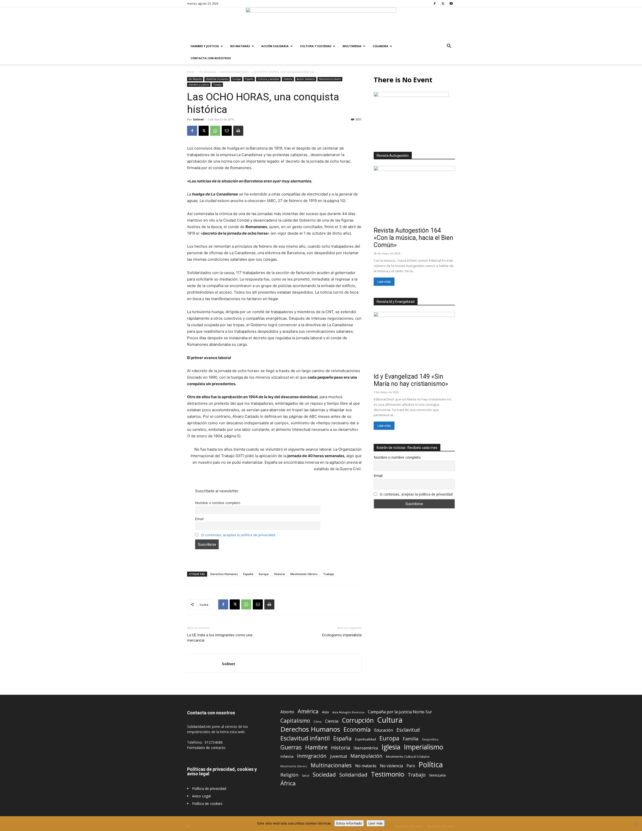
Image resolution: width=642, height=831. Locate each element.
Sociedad (324, 774)
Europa (236, 79)
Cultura (390, 720)
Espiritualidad (365, 739)
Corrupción (358, 720)
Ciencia (331, 721)
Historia (287, 79)
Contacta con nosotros (211, 58)
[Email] (227, 131)
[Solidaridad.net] (321, 24)
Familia (410, 738)
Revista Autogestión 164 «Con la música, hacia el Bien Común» (413, 238)
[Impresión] (238, 131)
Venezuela (437, 775)
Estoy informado (349, 823)
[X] (443, 3)
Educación (383, 730)
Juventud (338, 756)
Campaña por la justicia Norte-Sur (400, 712)
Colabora (380, 46)
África (288, 783)
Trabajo (217, 84)
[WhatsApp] (215, 131)
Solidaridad (353, 774)
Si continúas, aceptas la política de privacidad (238, 535)
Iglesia (390, 747)
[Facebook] (434, 3)
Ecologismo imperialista (342, 635)
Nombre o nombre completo (217, 503)
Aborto (287, 711)
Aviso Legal (201, 796)
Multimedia (352, 46)
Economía (357, 729)
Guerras (291, 747)
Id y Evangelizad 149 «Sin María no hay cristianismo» (411, 380)
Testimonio (387, 774)
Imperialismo (423, 747)
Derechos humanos (235, 72)
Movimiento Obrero (303, 574)
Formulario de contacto (206, 747)
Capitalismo (295, 720)
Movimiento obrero (330, 79)
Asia (325, 712)
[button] (449, 46)
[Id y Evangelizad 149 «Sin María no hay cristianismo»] (414, 341)
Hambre (316, 747)
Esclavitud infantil (305, 738)
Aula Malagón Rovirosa (348, 712)
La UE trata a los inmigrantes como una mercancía (219, 638)
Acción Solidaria (275, 46)
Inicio (191, 72)
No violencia (391, 766)
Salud (305, 775)
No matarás (365, 766)
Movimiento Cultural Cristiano (408, 756)
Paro (411, 766)
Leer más (384, 282)
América (308, 711)
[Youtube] (451, 3)
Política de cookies (207, 803)
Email (199, 519)
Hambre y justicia (205, 46)
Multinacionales (331, 765)
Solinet (198, 119)
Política (431, 764)
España (249, 79)
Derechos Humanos (224, 574)
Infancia (286, 756)
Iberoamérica (366, 748)
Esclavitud (408, 729)
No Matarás (240, 46)
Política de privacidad (209, 788)
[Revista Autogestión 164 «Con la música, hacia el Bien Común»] (414, 195)
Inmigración (312, 755)
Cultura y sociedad (315, 46)
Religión (289, 774)
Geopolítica (430, 739)
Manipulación (366, 755)
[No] (635, 823)
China (317, 721)
